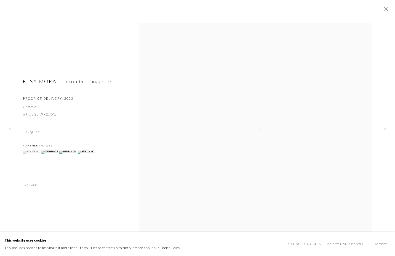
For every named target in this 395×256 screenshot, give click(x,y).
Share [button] (32, 185)
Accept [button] (380, 243)
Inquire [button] (33, 132)
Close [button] (384, 10)
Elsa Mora (40, 81)
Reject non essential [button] (346, 243)
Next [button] (385, 128)
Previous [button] (10, 128)
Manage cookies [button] (304, 244)
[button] (31, 152)
